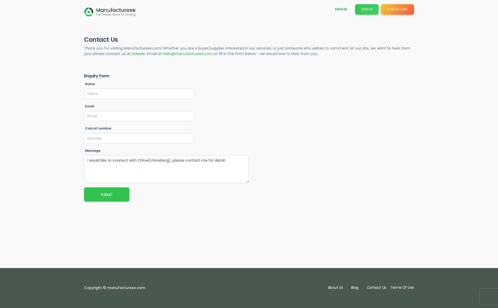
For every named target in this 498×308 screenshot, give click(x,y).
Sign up (366, 9)
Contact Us (376, 287)
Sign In (341, 9)
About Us (335, 287)
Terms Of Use (402, 287)
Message (92, 150)
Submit (107, 194)
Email (89, 106)
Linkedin (138, 53)
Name (90, 84)
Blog (354, 287)
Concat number (98, 128)
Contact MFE (397, 9)
